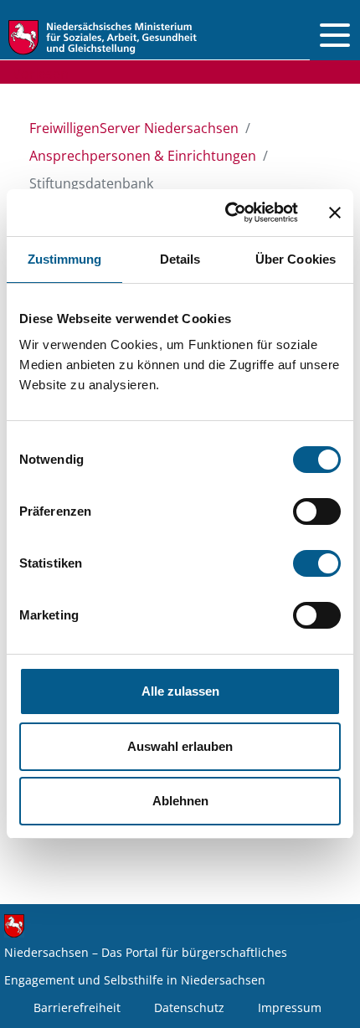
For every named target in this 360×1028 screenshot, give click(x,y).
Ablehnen (180, 801)
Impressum (289, 1007)
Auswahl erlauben (180, 746)
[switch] (317, 511)
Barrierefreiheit (77, 1007)
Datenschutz (189, 1007)
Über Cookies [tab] (295, 259)
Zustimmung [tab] (65, 259)
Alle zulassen (180, 691)
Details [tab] (180, 259)
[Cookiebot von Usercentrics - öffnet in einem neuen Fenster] (226, 213)
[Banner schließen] (335, 212)
